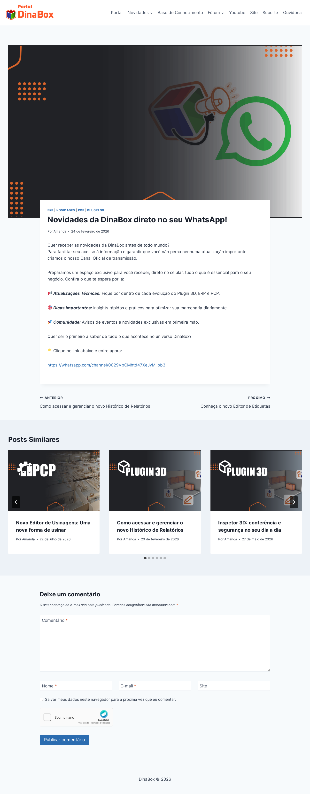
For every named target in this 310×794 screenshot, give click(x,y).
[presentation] (54, 480)
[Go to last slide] (16, 502)
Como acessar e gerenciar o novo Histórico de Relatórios (95, 402)
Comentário (55, 620)
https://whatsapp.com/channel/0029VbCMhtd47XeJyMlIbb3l (106, 365)
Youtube (237, 12)
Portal (117, 12)
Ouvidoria (292, 12)
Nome (49, 686)
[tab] (145, 558)
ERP (50, 210)
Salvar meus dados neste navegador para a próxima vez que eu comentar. (110, 699)
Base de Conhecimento (180, 12)
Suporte (270, 12)
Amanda (60, 231)
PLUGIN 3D (95, 210)
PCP (81, 210)
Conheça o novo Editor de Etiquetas (235, 402)
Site (254, 12)
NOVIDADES (65, 210)
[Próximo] (294, 502)
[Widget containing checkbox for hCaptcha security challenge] (76, 717)
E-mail (128, 686)
